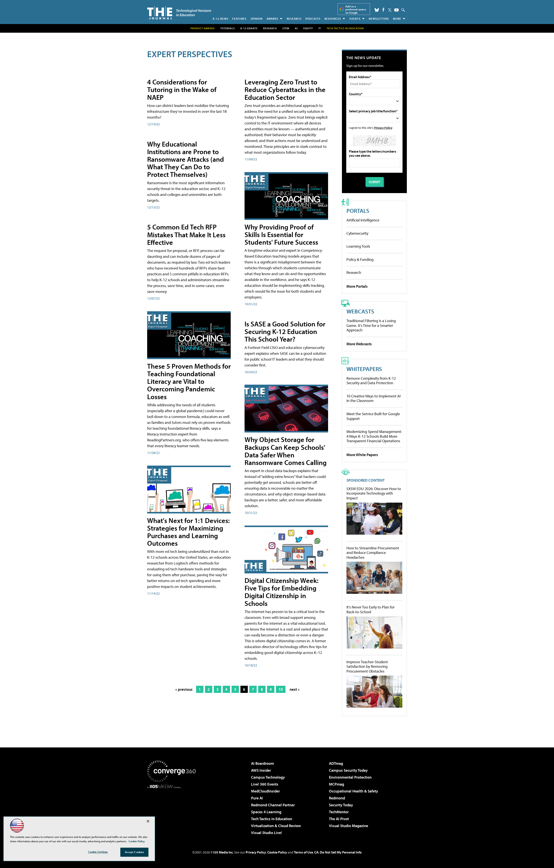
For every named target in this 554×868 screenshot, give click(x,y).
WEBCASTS (360, 311)
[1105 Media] (173, 810)
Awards (272, 18)
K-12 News (220, 18)
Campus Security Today (348, 770)
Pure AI (257, 797)
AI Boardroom (262, 763)
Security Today (341, 804)
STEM (285, 28)
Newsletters (379, 18)
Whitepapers (364, 369)
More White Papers (362, 454)
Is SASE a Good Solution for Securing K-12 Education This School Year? (285, 331)
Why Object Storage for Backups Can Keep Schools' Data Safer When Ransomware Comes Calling (286, 451)
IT (320, 28)
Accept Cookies (134, 852)
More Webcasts (359, 343)
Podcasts (312, 18)
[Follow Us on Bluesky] (377, 10)
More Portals (357, 286)
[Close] (148, 821)
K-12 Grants (249, 28)
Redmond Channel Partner (273, 804)
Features (239, 18)
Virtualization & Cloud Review (276, 825)
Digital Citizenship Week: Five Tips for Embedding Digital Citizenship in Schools (282, 592)
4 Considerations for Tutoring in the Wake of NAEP (181, 89)
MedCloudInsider (265, 791)
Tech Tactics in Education (271, 818)
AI (296, 28)
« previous (184, 689)
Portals (357, 210)
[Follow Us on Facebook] (383, 10)
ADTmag (336, 763)
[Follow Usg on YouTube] (396, 10)
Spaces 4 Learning (266, 811)
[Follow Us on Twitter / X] (389, 10)
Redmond (337, 797)
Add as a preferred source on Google (355, 9)
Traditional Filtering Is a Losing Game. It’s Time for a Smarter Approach (371, 325)
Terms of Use (303, 852)
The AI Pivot (339, 818)
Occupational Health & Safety (353, 791)
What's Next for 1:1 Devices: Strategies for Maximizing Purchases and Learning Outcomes (188, 532)
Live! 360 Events (264, 784)
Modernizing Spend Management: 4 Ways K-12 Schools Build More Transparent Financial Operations (374, 436)
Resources (332, 18)
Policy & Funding (360, 259)
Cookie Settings (98, 851)
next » (295, 689)
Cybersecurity (357, 233)
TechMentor (339, 811)
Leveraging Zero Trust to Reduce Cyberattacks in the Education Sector (285, 89)
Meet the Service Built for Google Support (373, 416)
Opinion (257, 18)
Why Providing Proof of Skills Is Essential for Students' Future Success (281, 234)
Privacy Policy (383, 128)
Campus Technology (268, 777)
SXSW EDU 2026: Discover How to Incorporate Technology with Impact (373, 493)
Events (355, 18)
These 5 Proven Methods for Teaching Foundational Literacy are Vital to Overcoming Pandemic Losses (189, 381)
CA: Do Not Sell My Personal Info (338, 852)
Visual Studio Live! (266, 832)
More (397, 18)
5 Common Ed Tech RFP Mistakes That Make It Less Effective (186, 234)
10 (281, 689)
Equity (308, 28)
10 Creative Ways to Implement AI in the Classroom (373, 398)
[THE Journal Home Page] (179, 12)
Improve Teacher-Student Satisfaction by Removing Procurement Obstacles (367, 667)
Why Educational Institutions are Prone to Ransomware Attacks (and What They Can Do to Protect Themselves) (185, 159)
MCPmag (336, 784)
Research (294, 18)
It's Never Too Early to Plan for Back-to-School (370, 609)
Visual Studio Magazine (348, 825)
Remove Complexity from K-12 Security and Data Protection (371, 381)
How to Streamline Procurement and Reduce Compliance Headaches (372, 553)
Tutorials (227, 28)
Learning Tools (358, 246)
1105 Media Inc (221, 852)
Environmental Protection (350, 777)
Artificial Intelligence (362, 220)
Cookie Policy (277, 852)
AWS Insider (261, 770)
